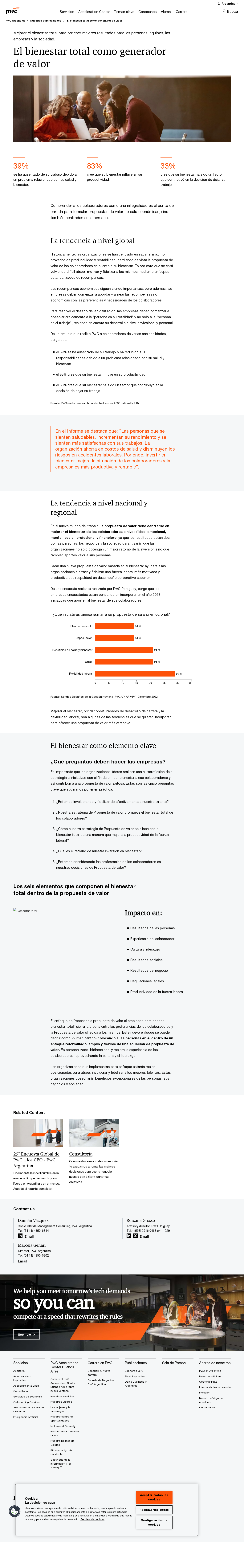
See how (25, 1334)
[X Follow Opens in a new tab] (135, 1236)
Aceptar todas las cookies (154, 1497)
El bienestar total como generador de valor (94, 20)
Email (29, 1236)
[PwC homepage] (12, 9)
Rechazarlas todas (154, 1509)
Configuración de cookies (154, 1522)
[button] (15, 1511)
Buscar (232, 11)
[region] (106, 1510)
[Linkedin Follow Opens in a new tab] (20, 1236)
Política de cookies (92, 1519)
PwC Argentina (15, 20)
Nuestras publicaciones (45, 20)
